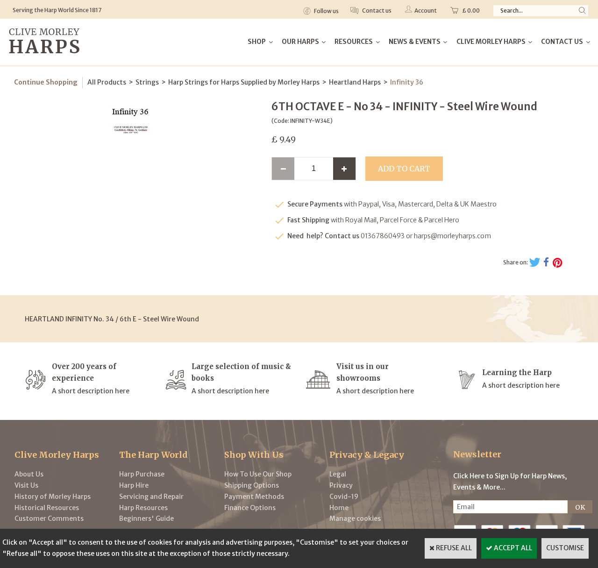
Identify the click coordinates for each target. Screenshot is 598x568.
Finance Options (250, 508)
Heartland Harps (355, 82)
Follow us (326, 10)
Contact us (376, 10)
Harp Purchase (141, 474)
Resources (354, 41)
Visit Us (26, 485)
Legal (337, 474)
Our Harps (300, 41)
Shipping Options (251, 485)
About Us (28, 474)
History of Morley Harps (52, 496)
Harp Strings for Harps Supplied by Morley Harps (244, 82)
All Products (106, 82)
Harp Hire (134, 485)
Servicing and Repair (151, 496)
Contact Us (562, 41)
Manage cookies (355, 518)
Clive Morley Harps (491, 41)
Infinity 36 (406, 82)
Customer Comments (49, 518)
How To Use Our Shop (258, 474)
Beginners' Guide (146, 518)
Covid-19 (343, 496)
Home (339, 508)
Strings (147, 82)
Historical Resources (46, 508)
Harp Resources (143, 508)
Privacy (341, 485)
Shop (257, 41)
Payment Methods (254, 496)
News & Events (415, 41)
